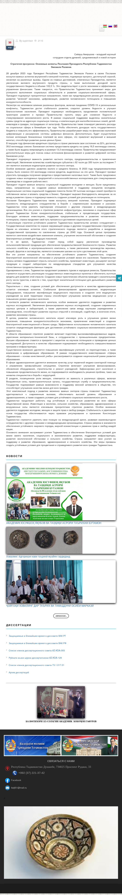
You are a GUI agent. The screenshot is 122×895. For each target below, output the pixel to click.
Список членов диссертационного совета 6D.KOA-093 (37, 650)
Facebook (16, 780)
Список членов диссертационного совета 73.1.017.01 (36, 665)
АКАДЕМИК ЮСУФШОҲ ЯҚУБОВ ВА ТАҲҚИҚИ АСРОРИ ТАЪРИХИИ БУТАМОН (53, 523)
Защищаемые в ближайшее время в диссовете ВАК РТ (37, 635)
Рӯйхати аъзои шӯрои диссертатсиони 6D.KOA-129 (35, 657)
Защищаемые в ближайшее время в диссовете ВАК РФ (37, 643)
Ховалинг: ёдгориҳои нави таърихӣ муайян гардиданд (38, 556)
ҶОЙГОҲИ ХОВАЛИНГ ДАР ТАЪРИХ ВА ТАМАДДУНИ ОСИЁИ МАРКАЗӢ (50, 605)
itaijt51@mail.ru (19, 787)
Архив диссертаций (19, 672)
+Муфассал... (61, 616)
